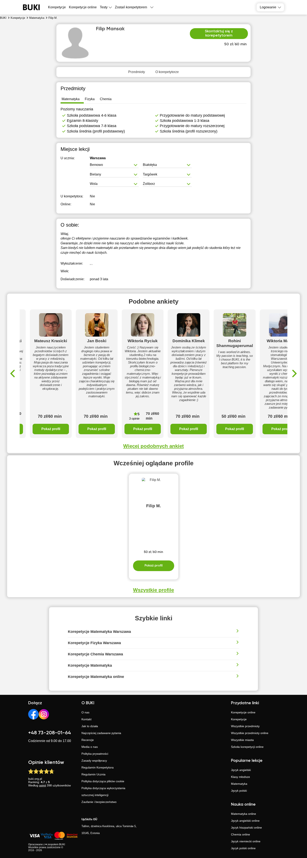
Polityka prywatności (94, 753)
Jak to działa (89, 726)
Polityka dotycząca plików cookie (102, 781)
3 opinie (134, 418)
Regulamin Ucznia (93, 774)
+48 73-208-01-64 (49, 732)
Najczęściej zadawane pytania (101, 733)
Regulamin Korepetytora (97, 767)
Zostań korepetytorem (131, 7)
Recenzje (87, 740)
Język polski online (243, 848)
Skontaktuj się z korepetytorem (219, 33)
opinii (42, 785)
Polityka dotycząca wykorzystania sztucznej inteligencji (103, 791)
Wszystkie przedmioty (245, 726)
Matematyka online (243, 813)
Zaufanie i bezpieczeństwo (99, 802)
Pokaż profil (50, 429)
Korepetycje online (83, 7)
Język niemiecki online (245, 841)
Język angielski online (245, 820)
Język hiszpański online (246, 827)
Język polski (239, 790)
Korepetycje (239, 719)
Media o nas (89, 746)
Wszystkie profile (153, 590)
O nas (85, 712)
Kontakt (86, 719)
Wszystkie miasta (242, 740)
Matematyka (239, 783)
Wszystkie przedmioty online (249, 733)
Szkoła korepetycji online (247, 746)
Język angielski (241, 770)
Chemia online (240, 834)
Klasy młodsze (240, 777)
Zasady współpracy (94, 760)
